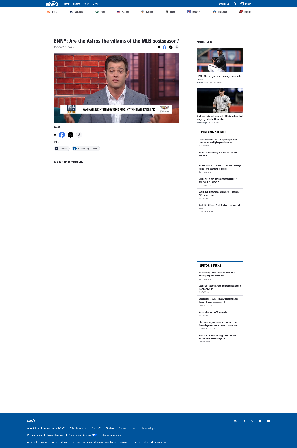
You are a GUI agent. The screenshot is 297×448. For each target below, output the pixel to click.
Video (86, 3)
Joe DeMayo (204, 145)
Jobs (134, 428)
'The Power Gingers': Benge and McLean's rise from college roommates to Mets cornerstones (218, 324)
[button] (246, 3)
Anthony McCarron (207, 328)
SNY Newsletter (78, 428)
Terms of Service (55, 434)
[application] (116, 88)
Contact (123, 428)
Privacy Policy (34, 434)
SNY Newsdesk (216, 82)
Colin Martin (214, 122)
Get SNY (96, 428)
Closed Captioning (111, 434)
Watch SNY (224, 3)
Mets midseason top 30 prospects (213, 312)
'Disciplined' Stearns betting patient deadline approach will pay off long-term (217, 337)
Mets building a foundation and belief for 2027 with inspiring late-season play (218, 274)
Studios (110, 428)
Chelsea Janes (204, 342)
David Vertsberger (206, 211)
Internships (148, 428)
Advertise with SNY (54, 428)
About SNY (33, 428)
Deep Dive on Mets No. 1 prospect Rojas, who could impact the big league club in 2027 (218, 141)
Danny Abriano (205, 159)
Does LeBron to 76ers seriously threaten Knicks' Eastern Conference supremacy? (218, 300)
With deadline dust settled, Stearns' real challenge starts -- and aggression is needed (220, 167)
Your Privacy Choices (80, 434)
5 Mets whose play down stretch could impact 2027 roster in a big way (218, 180)
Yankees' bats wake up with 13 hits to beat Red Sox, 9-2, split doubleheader (220, 117)
